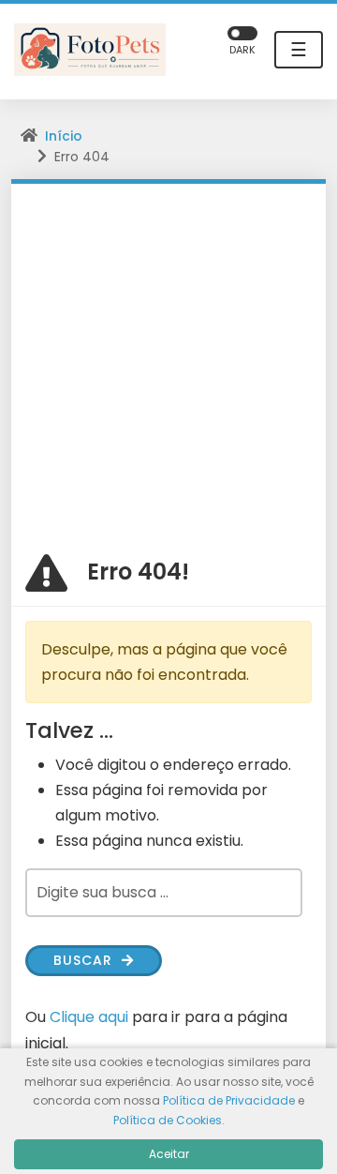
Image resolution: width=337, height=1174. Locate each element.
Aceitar (169, 1154)
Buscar (85, 960)
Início (63, 136)
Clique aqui (89, 1017)
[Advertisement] (168, 362)
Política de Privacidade (229, 1100)
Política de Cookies (167, 1120)
